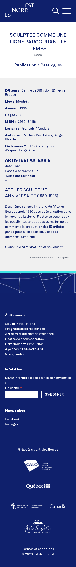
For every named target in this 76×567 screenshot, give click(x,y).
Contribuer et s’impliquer (24, 344)
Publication (25, 65)
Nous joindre (14, 354)
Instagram (13, 424)
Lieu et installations (20, 324)
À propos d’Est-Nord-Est (24, 349)
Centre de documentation (24, 339)
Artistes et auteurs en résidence (29, 334)
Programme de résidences (25, 329)
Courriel (13, 388)
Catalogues (51, 65)
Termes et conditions (38, 549)
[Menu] (66, 11)
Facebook (12, 419)
